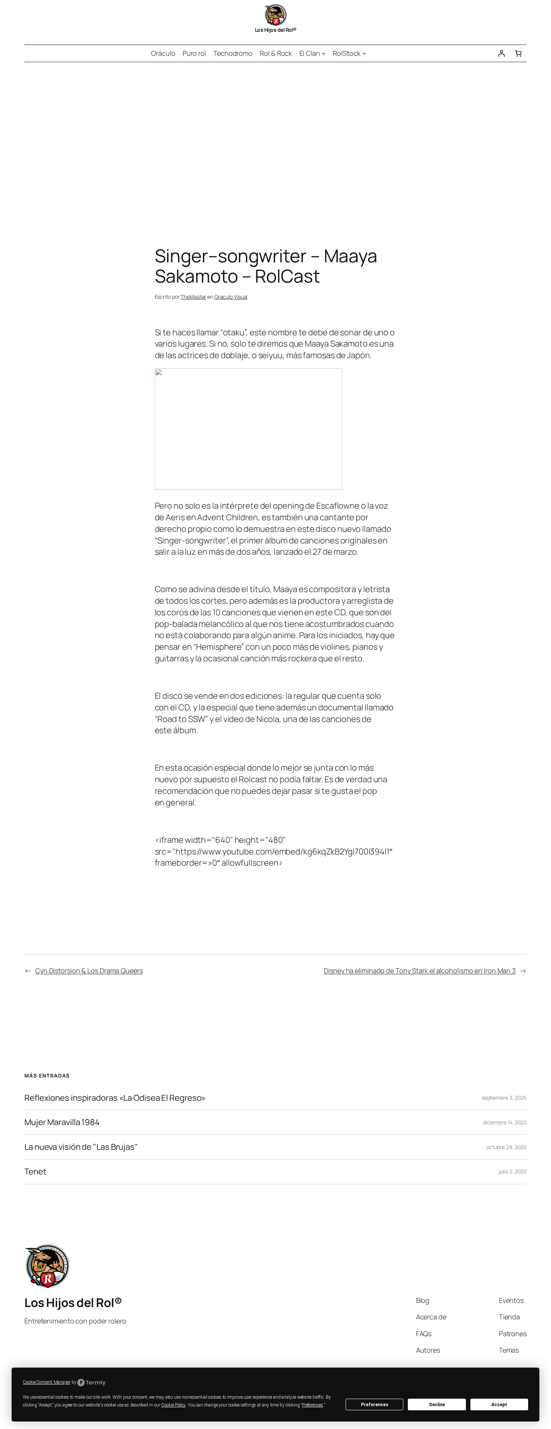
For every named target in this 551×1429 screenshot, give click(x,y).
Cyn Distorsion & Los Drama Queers (89, 970)
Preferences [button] (312, 1405)
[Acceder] (501, 53)
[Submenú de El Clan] (324, 53)
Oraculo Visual (231, 296)
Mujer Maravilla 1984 (62, 1122)
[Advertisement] (275, 140)
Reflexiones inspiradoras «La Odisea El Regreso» (115, 1098)
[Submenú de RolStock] (364, 53)
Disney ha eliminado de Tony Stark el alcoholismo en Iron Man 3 (420, 970)
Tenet (35, 1171)
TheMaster (193, 296)
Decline (437, 1404)
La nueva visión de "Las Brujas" (81, 1147)
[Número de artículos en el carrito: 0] (518, 53)
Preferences (374, 1404)
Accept (499, 1404)
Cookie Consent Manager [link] (46, 1382)
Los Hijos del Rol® (275, 29)
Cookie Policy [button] (173, 1405)
